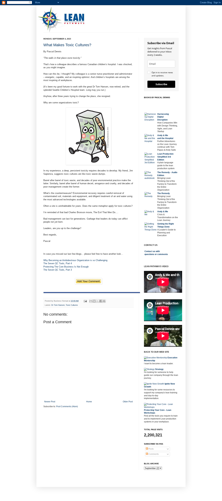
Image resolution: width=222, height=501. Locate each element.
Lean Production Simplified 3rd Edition (165, 157)
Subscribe (161, 84)
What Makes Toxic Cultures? (67, 45)
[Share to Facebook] (101, 301)
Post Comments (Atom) (67, 406)
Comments (153, 454)
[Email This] (91, 301)
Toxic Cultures (72, 305)
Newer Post (49, 401)
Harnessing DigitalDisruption (163, 117)
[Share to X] (97, 301)
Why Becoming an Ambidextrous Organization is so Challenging (75, 260)
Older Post (128, 401)
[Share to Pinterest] (104, 301)
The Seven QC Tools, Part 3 (57, 270)
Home (89, 401)
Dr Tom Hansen (58, 305)
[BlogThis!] (94, 301)
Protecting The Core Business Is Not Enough (66, 266)
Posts (151, 449)
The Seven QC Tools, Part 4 (57, 263)
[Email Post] (85, 301)
